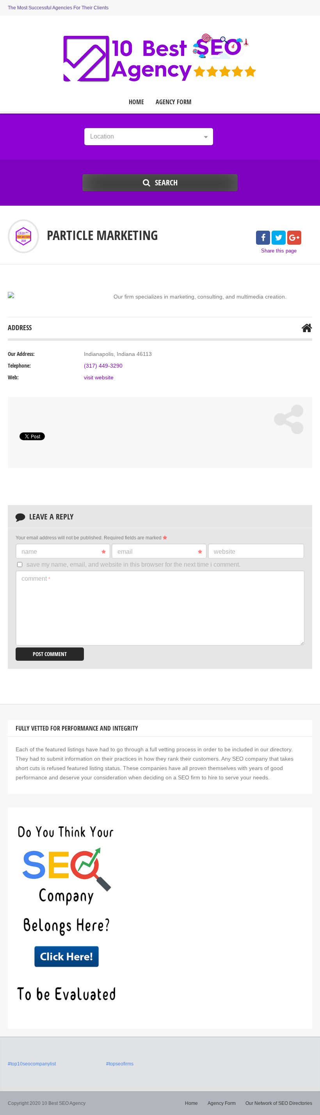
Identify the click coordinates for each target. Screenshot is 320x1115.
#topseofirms (119, 1064)
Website (224, 551)
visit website (99, 377)
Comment (35, 578)
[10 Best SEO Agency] (160, 57)
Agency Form (174, 102)
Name (29, 551)
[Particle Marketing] (11, 295)
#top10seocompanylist (32, 1064)
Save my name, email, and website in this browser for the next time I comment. (133, 564)
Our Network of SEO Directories (278, 1103)
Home (136, 102)
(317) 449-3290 (103, 366)
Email (125, 551)
